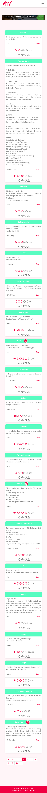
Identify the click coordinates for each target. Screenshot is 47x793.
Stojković (23, 187)
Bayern (19, 484)
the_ (9, 352)
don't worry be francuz (23, 524)
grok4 (9, 645)
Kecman (24, 253)
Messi (19, 341)
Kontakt (14, 790)
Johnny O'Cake (12, 548)
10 (17, 763)
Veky (8, 205)
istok (8, 674)
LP (23, 566)
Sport (38, 44)
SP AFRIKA (10, 295)
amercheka (11, 409)
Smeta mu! (19, 722)
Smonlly (10, 705)
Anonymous (11, 169)
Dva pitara (23, 32)
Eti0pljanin (11, 381)
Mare (8, 438)
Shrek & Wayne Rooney (23, 691)
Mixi (8, 466)
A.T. (8, 617)
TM (8, 44)
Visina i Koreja (24, 369)
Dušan (23, 398)
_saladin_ (10, 264)
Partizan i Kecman (23, 455)
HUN (8, 577)
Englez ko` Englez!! (23, 281)
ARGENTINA (23, 312)
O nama (20, 790)
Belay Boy (10, 236)
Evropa (23, 663)
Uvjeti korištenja (30, 790)
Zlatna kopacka (23, 222)
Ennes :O (10, 324)
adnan (9, 506)
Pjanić (23, 594)
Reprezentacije (23, 61)
